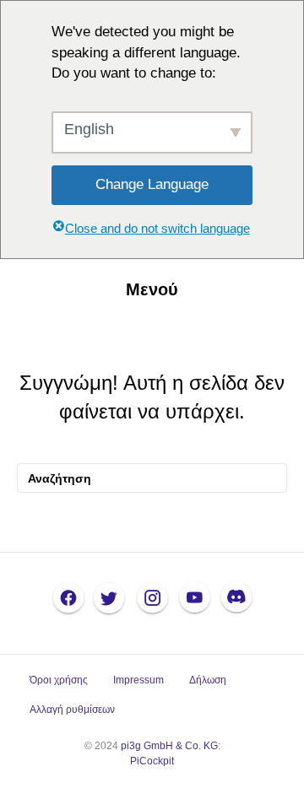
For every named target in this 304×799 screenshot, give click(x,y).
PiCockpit (152, 761)
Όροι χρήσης (59, 680)
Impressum (138, 680)
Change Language (152, 184)
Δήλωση (207, 680)
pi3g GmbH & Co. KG (169, 746)
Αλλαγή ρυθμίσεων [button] (72, 709)
